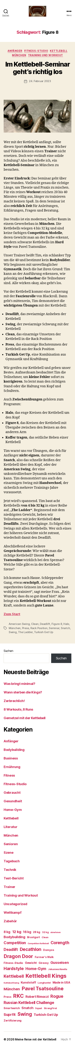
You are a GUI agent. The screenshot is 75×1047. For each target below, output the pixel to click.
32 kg (45, 932)
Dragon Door (18, 956)
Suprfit (10, 1014)
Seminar (54, 628)
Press (25, 628)
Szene (8, 852)
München (19, 55)
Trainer (9, 887)
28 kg (36, 932)
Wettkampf (12, 912)
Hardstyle (14, 968)
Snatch (65, 628)
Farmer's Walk (44, 957)
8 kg (7, 932)
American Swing (19, 624)
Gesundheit (13, 801)
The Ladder (25, 632)
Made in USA (61, 982)
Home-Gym (13, 810)
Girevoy (44, 962)
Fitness (9, 775)
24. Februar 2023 (40, 81)
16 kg (27, 932)
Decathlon (31, 949)
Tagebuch (12, 861)
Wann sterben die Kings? (23, 692)
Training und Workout (45, 55)
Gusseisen (59, 962)
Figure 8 (57, 624)
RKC (18, 996)
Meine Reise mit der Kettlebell (35, 1039)
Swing (13, 632)
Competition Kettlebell (38, 943)
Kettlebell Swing (11, 983)
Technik (10, 870)
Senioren (11, 844)
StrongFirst (50, 1008)
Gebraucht (12, 792)
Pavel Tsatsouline (42, 988)
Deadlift (45, 624)
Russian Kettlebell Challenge (29, 1002)
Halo (66, 624)
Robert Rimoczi (37, 996)
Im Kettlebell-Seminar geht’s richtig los (37, 68)
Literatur (10, 827)
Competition (15, 943)
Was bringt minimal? (19, 684)
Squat (38, 1008)
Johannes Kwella (57, 969)
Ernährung (12, 767)
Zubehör (10, 921)
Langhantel (44, 982)
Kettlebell (58, 50)
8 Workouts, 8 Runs (18, 709)
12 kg (16, 932)
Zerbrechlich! (14, 701)
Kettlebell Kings (45, 976)
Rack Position (39, 628)
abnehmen (55, 932)
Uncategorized (15, 904)
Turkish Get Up (43, 632)
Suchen (8, 651)
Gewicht (31, 963)
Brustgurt (33, 937)
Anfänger (15, 50)
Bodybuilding (14, 750)
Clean (35, 624)
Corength (60, 942)
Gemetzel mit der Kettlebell (25, 718)
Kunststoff (28, 982)
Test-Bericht (14, 878)
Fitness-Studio (36, 50)
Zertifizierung (12, 1020)
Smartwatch (12, 1008)
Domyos (48, 949)
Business (11, 758)
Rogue (56, 996)
